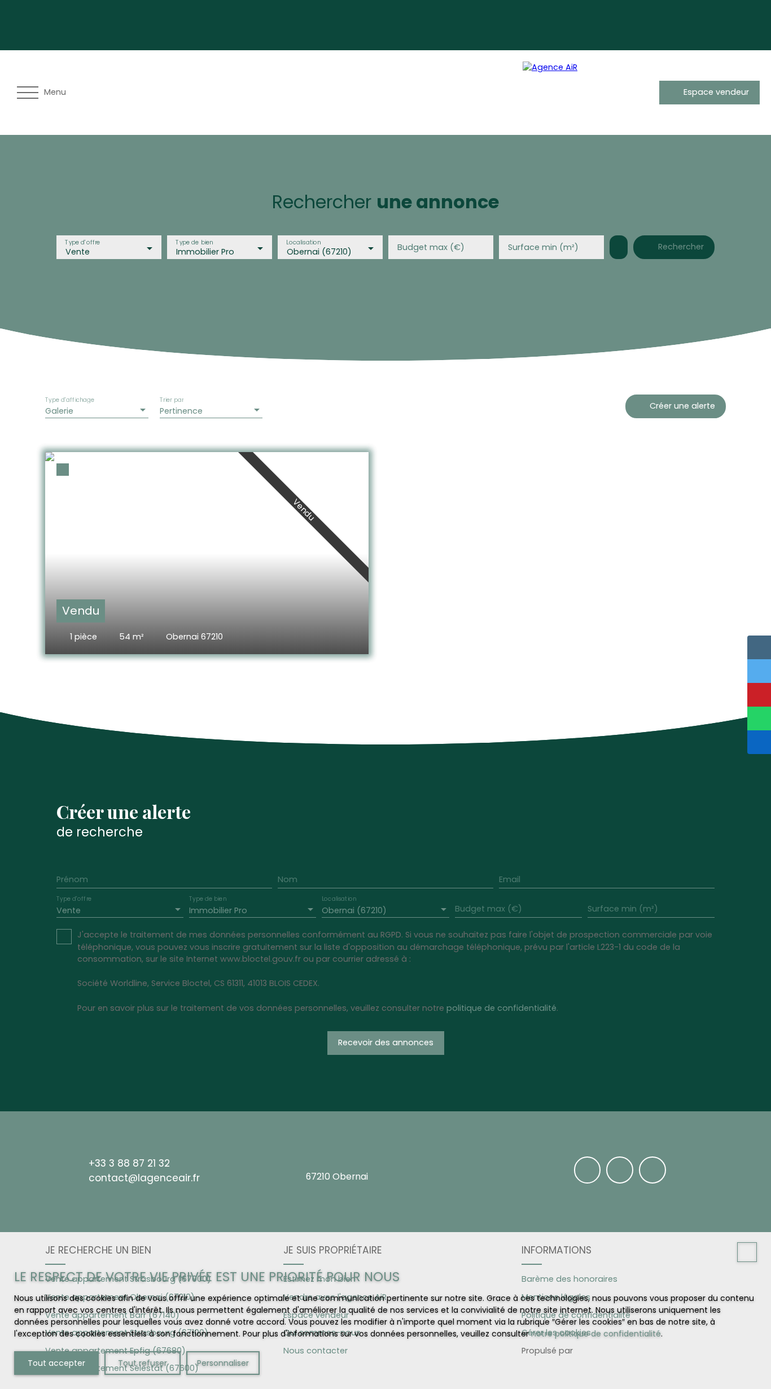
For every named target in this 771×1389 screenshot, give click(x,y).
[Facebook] (544, 23)
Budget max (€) (431, 247)
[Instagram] (567, 23)
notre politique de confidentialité (596, 1333)
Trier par (171, 400)
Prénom (72, 879)
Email (509, 879)
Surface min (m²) (543, 247)
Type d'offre (82, 242)
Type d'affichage (70, 400)
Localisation (303, 242)
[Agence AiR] (562, 92)
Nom (287, 879)
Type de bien (194, 242)
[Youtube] (591, 23)
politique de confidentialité (501, 1008)
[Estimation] (646, 92)
